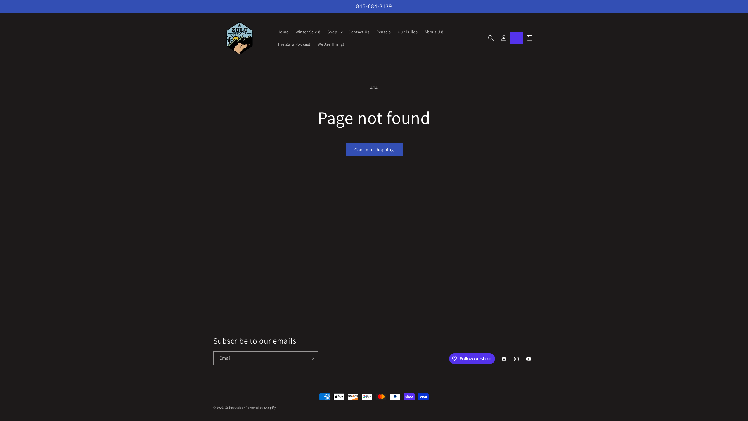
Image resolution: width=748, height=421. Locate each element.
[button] (334, 32)
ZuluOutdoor (235, 408)
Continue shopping (374, 149)
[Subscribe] (311, 358)
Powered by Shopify (261, 408)
